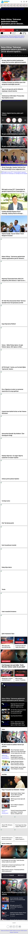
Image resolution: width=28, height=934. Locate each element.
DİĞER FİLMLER (21, 875)
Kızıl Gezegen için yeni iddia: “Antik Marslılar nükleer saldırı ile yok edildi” (13, 861)
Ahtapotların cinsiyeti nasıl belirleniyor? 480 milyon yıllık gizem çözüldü (13, 865)
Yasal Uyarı (16, 932)
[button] (1, 26)
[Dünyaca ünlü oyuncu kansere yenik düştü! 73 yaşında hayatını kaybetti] (7, 832)
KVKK (22, 930)
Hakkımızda (3, 930)
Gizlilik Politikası (13, 930)
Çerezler (18, 930)
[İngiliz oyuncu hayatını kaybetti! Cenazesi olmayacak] (20, 832)
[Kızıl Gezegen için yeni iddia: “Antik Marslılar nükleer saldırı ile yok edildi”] (14, 852)
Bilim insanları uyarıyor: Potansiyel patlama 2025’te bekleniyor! (13, 870)
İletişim (7, 930)
